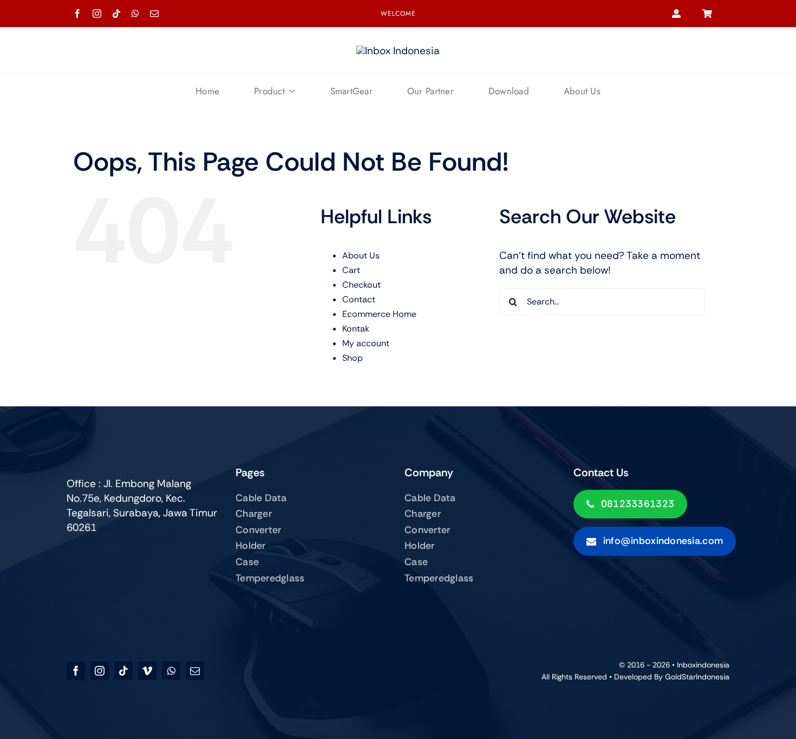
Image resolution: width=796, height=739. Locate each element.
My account (365, 343)
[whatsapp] (135, 13)
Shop (352, 358)
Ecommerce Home (379, 314)
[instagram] (97, 13)
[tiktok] (116, 13)
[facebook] (77, 13)
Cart (351, 270)
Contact (358, 299)
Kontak (355, 328)
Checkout (361, 284)
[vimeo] (147, 671)
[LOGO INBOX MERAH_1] (398, 50)
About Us (361, 255)
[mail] (154, 13)
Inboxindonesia (703, 665)
